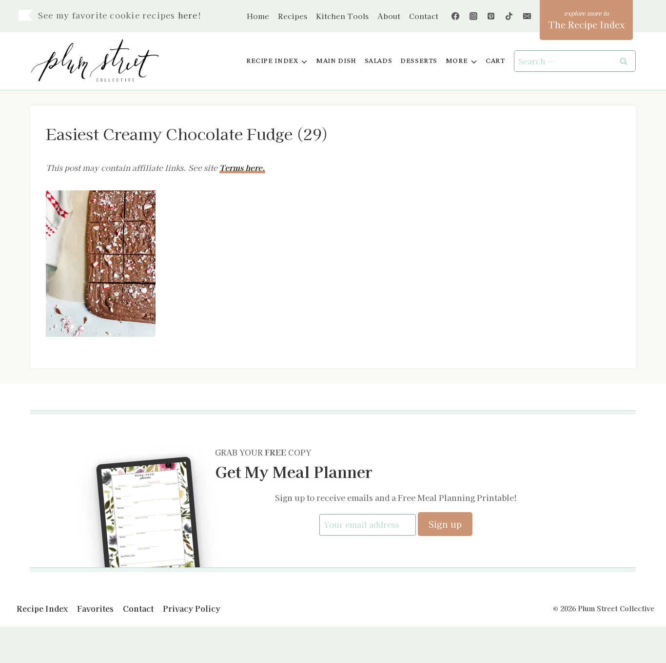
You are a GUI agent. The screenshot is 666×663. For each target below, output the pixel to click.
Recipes (292, 16)
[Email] (527, 16)
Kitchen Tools (342, 16)
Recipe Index (42, 608)
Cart (495, 61)
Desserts (418, 61)
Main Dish (336, 61)
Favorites (95, 608)
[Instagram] (473, 16)
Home (258, 16)
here (188, 15)
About (388, 16)
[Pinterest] (491, 16)
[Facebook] (455, 16)
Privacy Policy (191, 608)
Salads (378, 61)
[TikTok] (509, 16)
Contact (423, 16)
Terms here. (242, 167)
